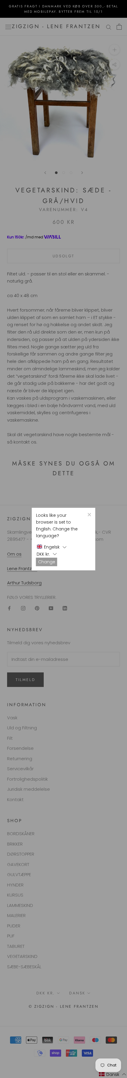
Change (46, 561)
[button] (51, 547)
